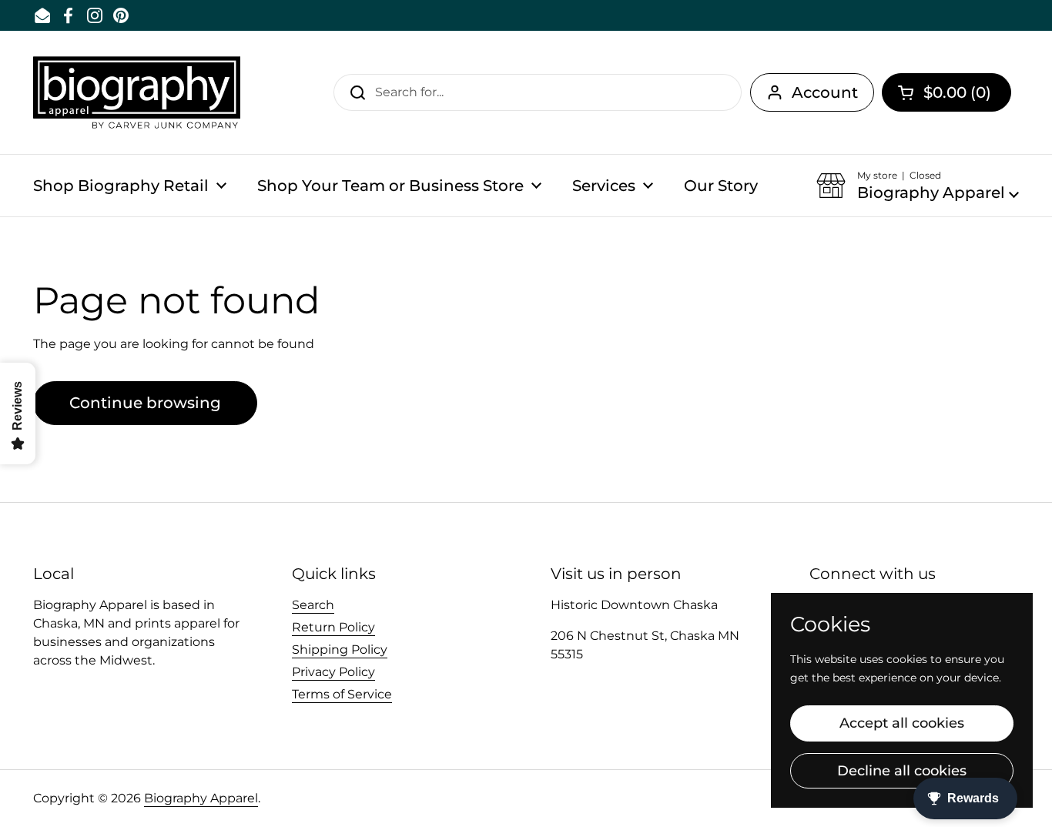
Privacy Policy (333, 672)
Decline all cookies (902, 770)
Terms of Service (342, 694)
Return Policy (333, 627)
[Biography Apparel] (136, 92)
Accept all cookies (901, 723)
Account (825, 92)
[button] (946, 92)
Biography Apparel (201, 798)
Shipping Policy (339, 649)
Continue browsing (145, 402)
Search (313, 605)
